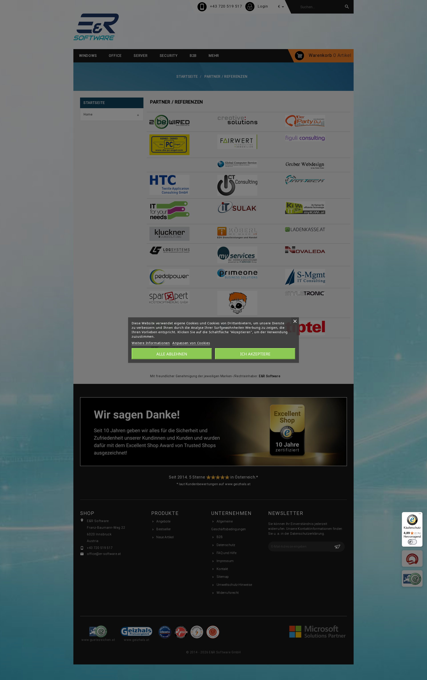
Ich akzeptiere (255, 353)
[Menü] (420, 514)
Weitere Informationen (151, 342)
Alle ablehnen (171, 353)
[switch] (412, 541)
